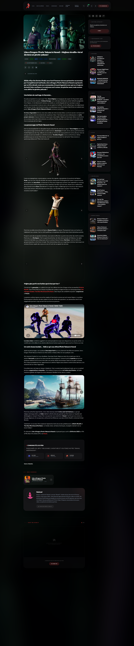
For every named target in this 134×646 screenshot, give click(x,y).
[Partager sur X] (29, 67)
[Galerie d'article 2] (54, 210)
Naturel (43, 62)
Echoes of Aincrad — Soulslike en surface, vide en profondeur (102, 220)
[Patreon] (103, 16)
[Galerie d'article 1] (54, 159)
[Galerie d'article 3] (54, 264)
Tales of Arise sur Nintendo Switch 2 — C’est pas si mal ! (102, 228)
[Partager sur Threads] (32, 67)
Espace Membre (77, 6)
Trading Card (68, 6)
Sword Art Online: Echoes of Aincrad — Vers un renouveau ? (102, 237)
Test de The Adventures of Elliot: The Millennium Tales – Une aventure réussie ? (103, 203)
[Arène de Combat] (95, 5)
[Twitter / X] (89, 16)
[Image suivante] (81, 158)
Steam (45, 433)
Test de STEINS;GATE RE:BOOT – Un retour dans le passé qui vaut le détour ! (103, 100)
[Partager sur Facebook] (25, 67)
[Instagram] (96, 16)
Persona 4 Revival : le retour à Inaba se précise (103, 137)
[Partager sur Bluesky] (36, 67)
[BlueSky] (100, 16)
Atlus (93, 132)
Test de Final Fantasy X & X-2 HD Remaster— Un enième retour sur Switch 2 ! (102, 183)
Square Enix (95, 176)
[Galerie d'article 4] (54, 392)
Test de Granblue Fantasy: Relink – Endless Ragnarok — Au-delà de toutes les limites (102, 120)
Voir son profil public (45, 506)
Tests (93, 93)
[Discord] (93, 16)
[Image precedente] (26, 158)
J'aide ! (99, 30)
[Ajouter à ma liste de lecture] (25, 73)
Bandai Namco (95, 215)
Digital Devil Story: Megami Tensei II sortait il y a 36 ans (102, 145)
